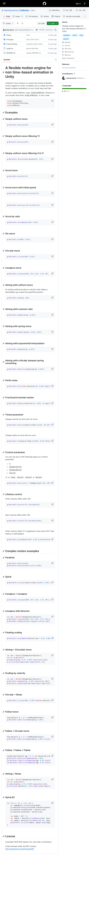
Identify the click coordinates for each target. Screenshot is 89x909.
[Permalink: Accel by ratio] (3, 216)
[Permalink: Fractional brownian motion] (3, 397)
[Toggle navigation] (4, 3)
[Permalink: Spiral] (3, 576)
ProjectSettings (11, 44)
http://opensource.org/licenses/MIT (19, 849)
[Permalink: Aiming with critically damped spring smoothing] (3, 361)
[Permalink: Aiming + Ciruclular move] (3, 649)
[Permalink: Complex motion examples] (3, 551)
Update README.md (33, 53)
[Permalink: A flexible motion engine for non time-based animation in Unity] (3, 72)
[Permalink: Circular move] (3, 250)
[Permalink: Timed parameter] (3, 414)
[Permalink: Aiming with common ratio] (3, 309)
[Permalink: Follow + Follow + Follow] (3, 750)
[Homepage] (44, 3)
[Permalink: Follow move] (3, 711)
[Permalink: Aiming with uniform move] (3, 285)
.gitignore (9, 48)
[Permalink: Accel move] (3, 170)
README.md (10, 53)
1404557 (42, 30)
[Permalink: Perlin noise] (3, 380)
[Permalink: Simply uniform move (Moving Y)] (3, 136)
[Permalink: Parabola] (3, 557)
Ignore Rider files (32, 48)
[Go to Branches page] (18, 23)
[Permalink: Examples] (3, 112)
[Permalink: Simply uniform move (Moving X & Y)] (3, 153)
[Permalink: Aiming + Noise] (3, 773)
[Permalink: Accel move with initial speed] (3, 187)
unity (81, 35)
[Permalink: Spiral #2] (3, 797)
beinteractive (11, 10)
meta (28, 35)
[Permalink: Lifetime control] (3, 494)
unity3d (65, 39)
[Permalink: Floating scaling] (3, 632)
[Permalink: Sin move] (3, 233)
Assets (8, 35)
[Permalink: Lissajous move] (3, 267)
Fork (69, 10)
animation (66, 35)
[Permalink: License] (3, 836)
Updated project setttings (35, 44)
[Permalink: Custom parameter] (3, 452)
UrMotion (24, 10)
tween (75, 35)
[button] (52, 100)
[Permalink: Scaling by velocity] (3, 673)
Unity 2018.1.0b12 (32, 39)
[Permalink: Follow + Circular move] (3, 731)
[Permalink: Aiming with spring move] (3, 326)
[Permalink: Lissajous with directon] (3, 611)
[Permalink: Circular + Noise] (3, 694)
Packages (9, 39)
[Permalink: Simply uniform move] (3, 119)
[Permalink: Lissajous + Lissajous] (3, 594)
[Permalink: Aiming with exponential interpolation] (3, 343)
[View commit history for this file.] (55, 29)
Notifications (55, 10)
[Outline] (56, 59)
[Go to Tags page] (22, 23)
